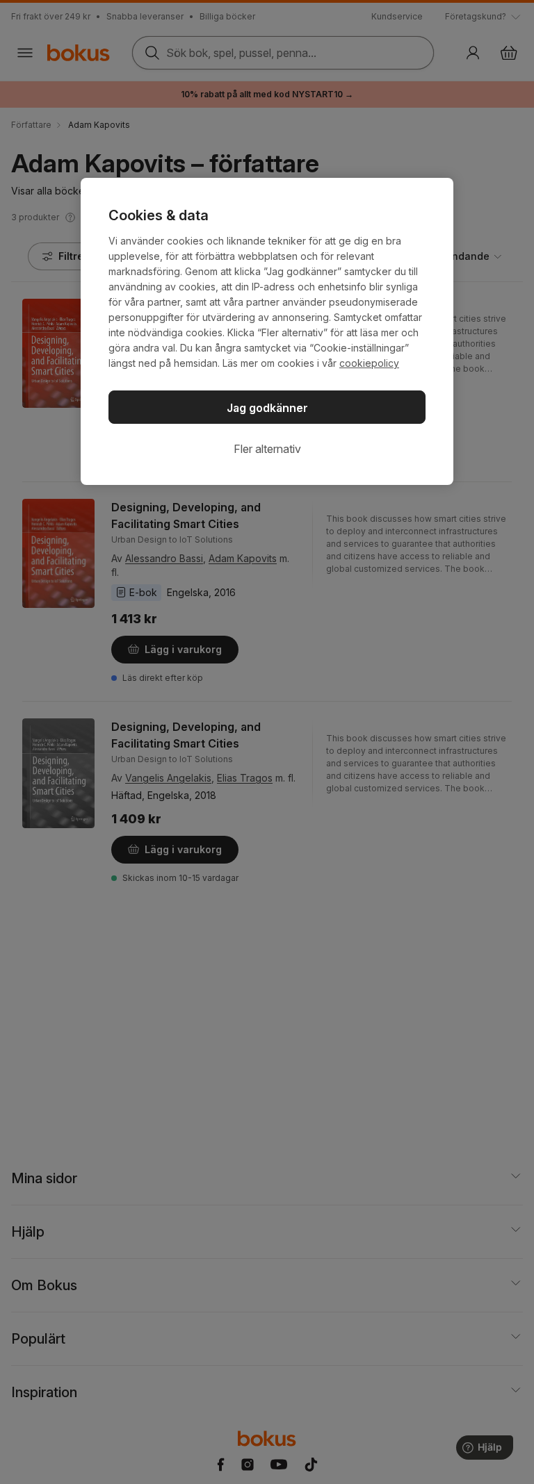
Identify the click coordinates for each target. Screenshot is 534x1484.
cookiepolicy (369, 363)
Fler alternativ (267, 449)
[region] (267, 331)
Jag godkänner (267, 408)
